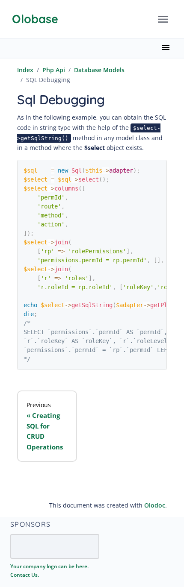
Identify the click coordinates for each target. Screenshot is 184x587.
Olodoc (154, 505)
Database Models (99, 70)
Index (25, 70)
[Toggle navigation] (163, 19)
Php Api (53, 70)
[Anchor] (55, 523)
